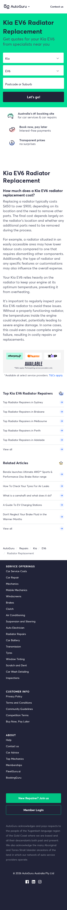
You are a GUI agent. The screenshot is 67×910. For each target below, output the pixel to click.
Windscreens (13, 596)
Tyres (9, 652)
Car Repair (12, 577)
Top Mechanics (15, 758)
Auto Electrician (15, 627)
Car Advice (12, 752)
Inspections (12, 678)
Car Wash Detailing (17, 671)
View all (7, 449)
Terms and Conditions (19, 702)
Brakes (10, 602)
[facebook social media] (27, 881)
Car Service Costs (16, 571)
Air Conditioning (15, 615)
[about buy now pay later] (33, 361)
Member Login (33, 810)
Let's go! (33, 97)
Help (9, 740)
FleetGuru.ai (13, 771)
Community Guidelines (19, 709)
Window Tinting (15, 659)
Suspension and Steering (20, 621)
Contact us (12, 746)
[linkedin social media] (33, 881)
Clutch (10, 609)
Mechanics (12, 583)
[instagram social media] (39, 881)
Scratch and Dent (16, 665)
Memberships (14, 765)
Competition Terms (17, 715)
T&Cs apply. (56, 375)
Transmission (13, 646)
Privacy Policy (14, 696)
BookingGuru (13, 777)
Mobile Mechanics (16, 590)
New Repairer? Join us (33, 798)
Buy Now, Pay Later (18, 721)
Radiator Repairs (16, 634)
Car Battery (13, 640)
